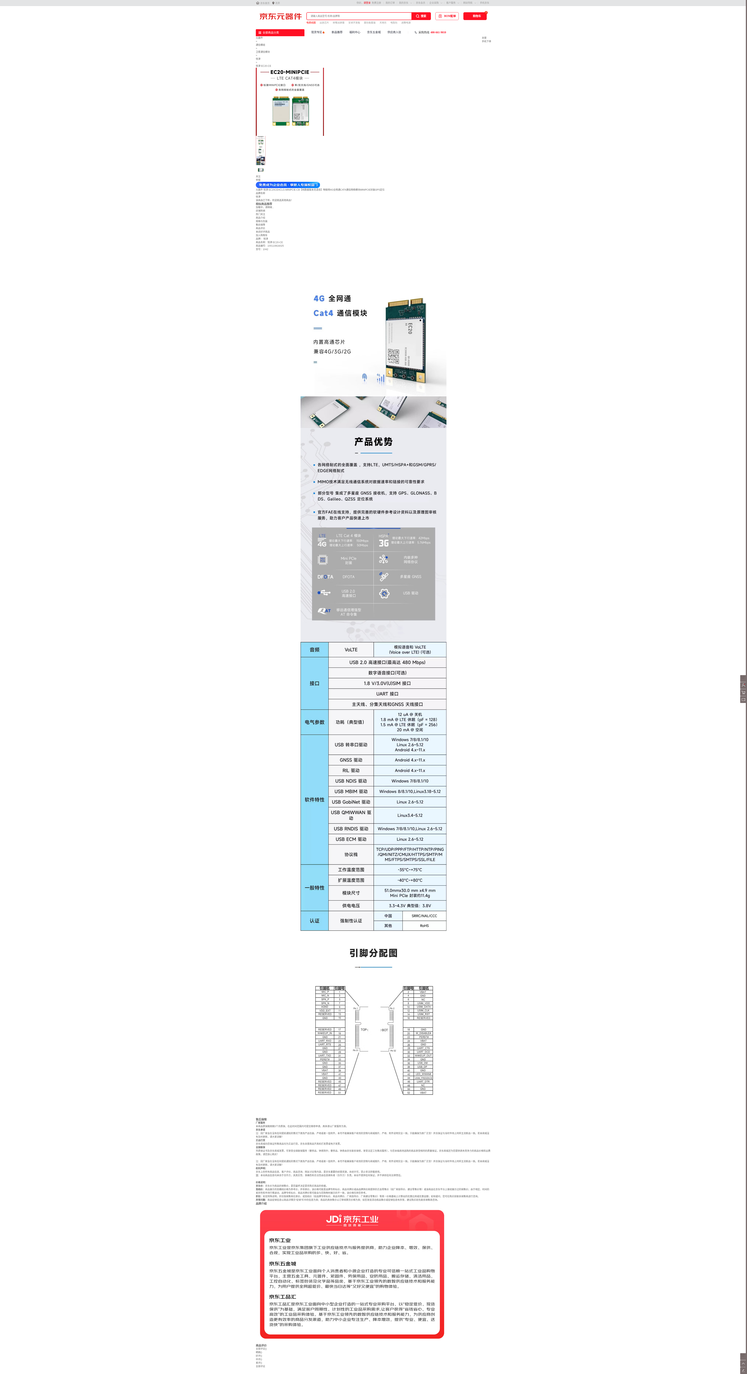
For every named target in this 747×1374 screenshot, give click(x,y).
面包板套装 (370, 22)
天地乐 (383, 22)
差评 (259, 1363)
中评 (259, 1359)
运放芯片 (324, 22)
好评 (259, 1356)
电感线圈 (311, 22)
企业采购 (434, 3)
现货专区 (316, 32)
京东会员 (420, 3)
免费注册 (376, 3)
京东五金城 (374, 32)
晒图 (259, 1352)
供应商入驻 (394, 32)
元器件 (259, 38)
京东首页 (265, 3)
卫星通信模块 (263, 52)
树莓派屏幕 (339, 22)
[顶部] (743, 1366)
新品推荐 (337, 32)
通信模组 (260, 45)
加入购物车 (261, 235)
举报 (258, 180)
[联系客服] (743, 681)
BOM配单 (450, 16)
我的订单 (390, 3)
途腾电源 (406, 22)
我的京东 (403, 3)
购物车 (477, 16)
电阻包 (393, 22)
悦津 (258, 59)
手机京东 (484, 3)
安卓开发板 (354, 22)
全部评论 (261, 1349)
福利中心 (354, 32)
